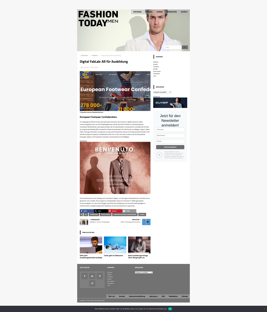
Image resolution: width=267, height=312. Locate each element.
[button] (87, 211)
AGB (163, 296)
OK (170, 309)
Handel (155, 69)
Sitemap (185, 296)
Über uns (111, 296)
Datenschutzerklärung (137, 296)
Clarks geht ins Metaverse (113, 255)
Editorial (155, 62)
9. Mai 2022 (85, 67)
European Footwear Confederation (125, 214)
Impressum (153, 296)
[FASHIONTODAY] (133, 50)
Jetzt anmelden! (170, 147)
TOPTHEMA (137, 12)
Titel (154, 76)
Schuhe (142, 214)
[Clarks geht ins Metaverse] (115, 252)
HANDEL (160, 12)
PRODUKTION (172, 12)
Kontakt (122, 296)
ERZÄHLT (184, 12)
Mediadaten (173, 296)
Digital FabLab (105, 214)
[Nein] (264, 309)
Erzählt (155, 64)
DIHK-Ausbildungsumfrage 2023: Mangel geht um (138, 256)
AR (86, 214)
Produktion (156, 73)
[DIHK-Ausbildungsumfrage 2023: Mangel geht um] (139, 252)
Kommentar (157, 71)
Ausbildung (94, 214)
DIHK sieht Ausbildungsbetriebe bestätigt (91, 256)
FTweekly (149, 12)
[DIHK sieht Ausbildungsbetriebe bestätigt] (91, 252)
